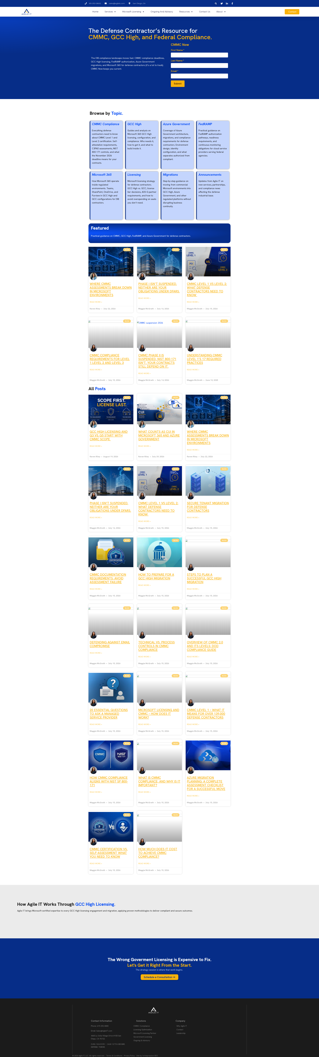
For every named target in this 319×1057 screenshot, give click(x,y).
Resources (184, 11)
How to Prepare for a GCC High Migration (156, 576)
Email (174, 71)
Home (95, 11)
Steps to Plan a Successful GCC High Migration (204, 578)
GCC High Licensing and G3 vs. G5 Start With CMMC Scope (109, 435)
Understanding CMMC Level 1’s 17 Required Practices (204, 359)
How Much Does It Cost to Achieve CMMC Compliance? (157, 853)
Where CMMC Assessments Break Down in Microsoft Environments (111, 289)
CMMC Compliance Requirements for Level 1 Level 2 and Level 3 (110, 359)
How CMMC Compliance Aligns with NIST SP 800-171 (109, 781)
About (219, 11)
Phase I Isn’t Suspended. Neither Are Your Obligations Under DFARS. (159, 287)
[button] (216, 3)
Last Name (177, 60)
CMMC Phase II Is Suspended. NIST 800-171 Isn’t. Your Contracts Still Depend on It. (157, 361)
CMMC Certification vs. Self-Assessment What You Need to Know (109, 853)
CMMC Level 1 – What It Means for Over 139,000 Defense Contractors (206, 714)
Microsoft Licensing (131, 11)
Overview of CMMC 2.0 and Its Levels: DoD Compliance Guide (205, 646)
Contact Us (204, 11)
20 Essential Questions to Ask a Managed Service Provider (109, 714)
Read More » (96, 302)
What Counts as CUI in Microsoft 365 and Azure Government (159, 435)
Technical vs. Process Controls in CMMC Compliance (156, 646)
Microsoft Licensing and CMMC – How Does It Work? (158, 714)
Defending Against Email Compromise (110, 644)
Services (109, 11)
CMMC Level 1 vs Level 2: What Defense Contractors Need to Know (207, 289)
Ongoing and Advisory (162, 11)
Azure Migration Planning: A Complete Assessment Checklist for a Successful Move (206, 783)
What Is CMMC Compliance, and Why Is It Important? (159, 781)
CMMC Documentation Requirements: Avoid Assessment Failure (108, 578)
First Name (177, 50)
